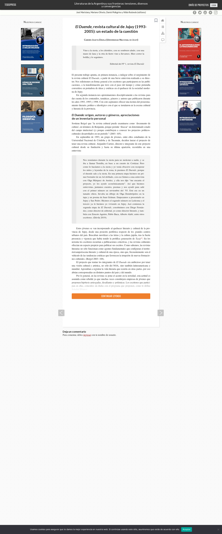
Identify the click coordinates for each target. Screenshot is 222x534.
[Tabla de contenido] (162, 28)
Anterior (61, 313)
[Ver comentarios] (162, 40)
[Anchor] (107, 118)
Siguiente (161, 313)
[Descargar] (162, 34)
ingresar (87, 334)
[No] (218, 529)
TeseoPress (10, 4)
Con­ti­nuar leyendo (111, 296)
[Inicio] (162, 21)
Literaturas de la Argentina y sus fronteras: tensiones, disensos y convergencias (111, 5)
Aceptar (186, 529)
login (214, 5)
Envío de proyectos (199, 5)
